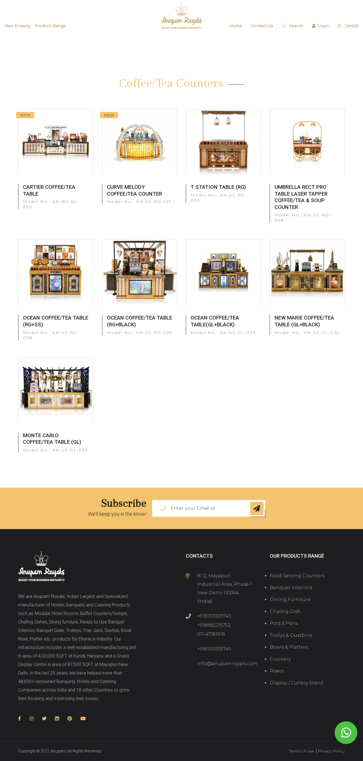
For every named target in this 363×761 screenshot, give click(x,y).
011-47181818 (211, 634)
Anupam (58, 751)
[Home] (41, 566)
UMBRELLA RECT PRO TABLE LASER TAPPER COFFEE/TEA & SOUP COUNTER (301, 197)
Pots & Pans (284, 623)
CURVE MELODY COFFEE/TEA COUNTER (134, 190)
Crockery (280, 659)
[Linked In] (57, 718)
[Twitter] (44, 718)
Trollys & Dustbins (291, 635)
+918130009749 (214, 616)
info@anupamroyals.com (227, 663)
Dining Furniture (290, 599)
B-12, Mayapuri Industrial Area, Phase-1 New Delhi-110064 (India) (224, 588)
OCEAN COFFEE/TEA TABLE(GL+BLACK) (215, 321)
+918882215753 (213, 625)
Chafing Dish (285, 611)
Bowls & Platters (289, 647)
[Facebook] (19, 718)
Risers (277, 671)
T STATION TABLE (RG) (218, 187)
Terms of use (301, 751)
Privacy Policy (331, 751)
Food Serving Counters (297, 575)
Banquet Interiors (291, 587)
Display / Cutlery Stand (296, 683)
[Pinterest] (69, 718)
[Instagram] (31, 718)
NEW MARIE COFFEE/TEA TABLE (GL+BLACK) (304, 321)
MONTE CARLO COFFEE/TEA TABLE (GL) (52, 438)
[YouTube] (83, 718)
